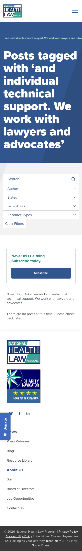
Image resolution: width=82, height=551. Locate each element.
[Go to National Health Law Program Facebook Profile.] (19, 413)
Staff (10, 479)
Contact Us (15, 508)
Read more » (55, 541)
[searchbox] (41, 179)
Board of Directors (20, 489)
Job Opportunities (20, 498)
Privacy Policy (68, 532)
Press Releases (18, 441)
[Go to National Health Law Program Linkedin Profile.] (28, 413)
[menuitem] (19, 413)
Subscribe (41, 273)
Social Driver (41, 545)
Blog (10, 451)
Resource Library (19, 460)
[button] (74, 10)
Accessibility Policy (19, 536)
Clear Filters (14, 224)
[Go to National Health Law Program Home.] (12, 10)
